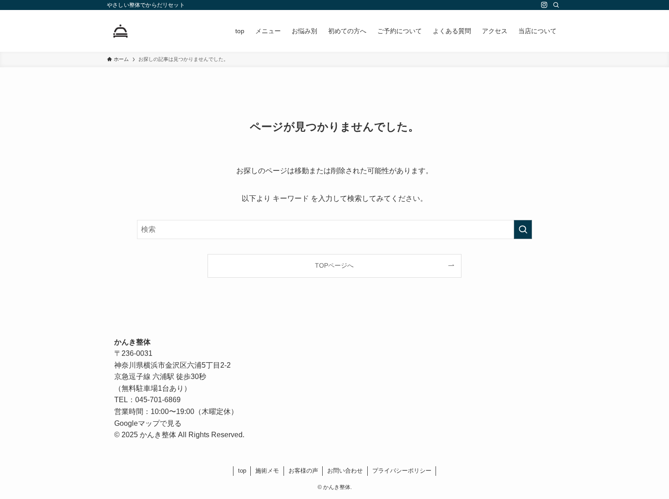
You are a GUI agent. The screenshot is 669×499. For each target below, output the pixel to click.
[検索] (556, 5)
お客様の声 (303, 470)
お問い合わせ (345, 470)
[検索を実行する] (523, 229)
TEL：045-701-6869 (147, 400)
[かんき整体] (120, 31)
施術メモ (267, 470)
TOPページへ (334, 265)
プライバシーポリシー (401, 470)
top (242, 470)
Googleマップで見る (148, 423)
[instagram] (544, 5)
